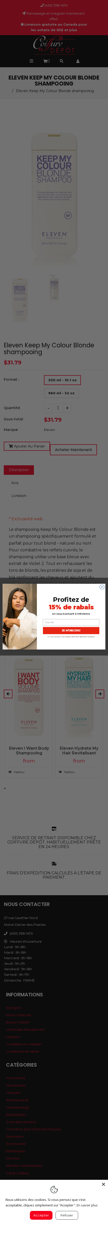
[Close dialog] (102, 587)
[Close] (103, 1184)
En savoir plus (87, 1205)
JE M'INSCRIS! (71, 630)
